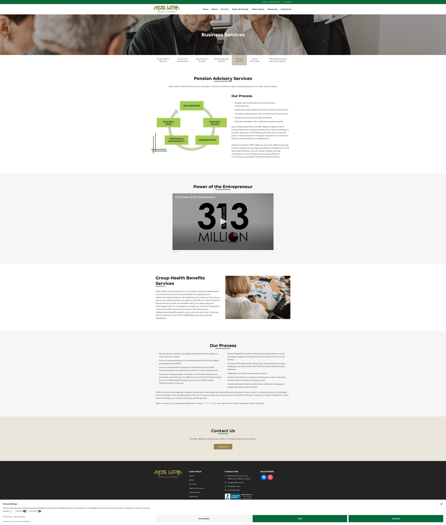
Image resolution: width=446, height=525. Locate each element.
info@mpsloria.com (236, 483)
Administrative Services (202, 60)
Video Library (194, 492)
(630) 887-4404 (234, 486)
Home (191, 476)
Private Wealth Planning (163, 60)
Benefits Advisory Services (221, 60)
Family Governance (255, 60)
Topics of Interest (196, 488)
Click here (209, 403)
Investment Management (182, 60)
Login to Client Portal (271, 2)
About (191, 480)
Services (192, 484)
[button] (223, 221)
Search (288, 2)
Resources (193, 496)
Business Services (239, 60)
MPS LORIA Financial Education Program (277, 60)
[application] (223, 221)
